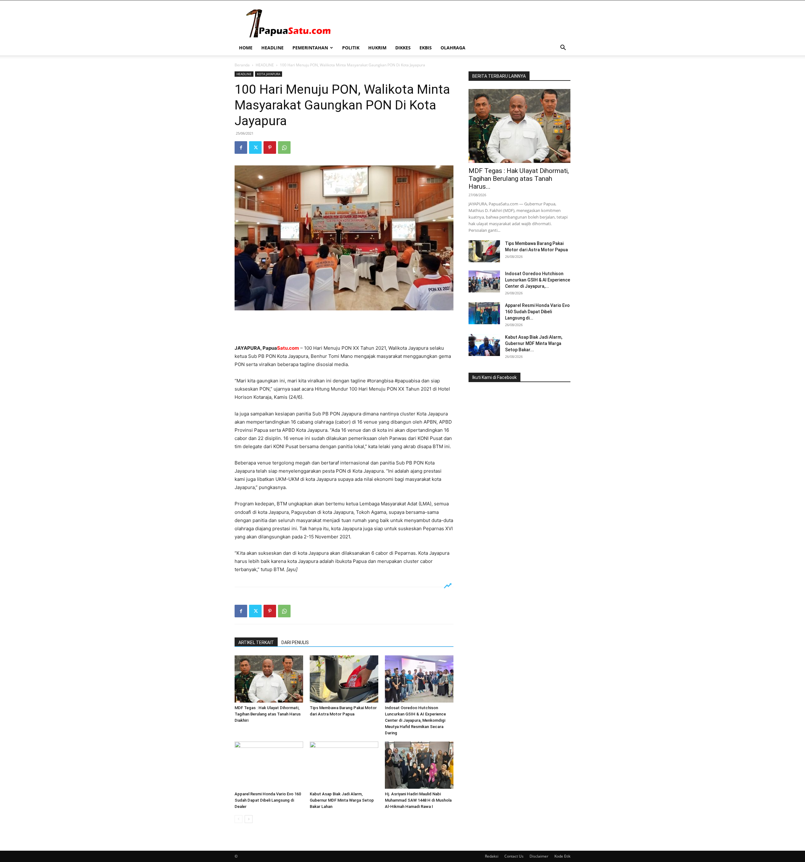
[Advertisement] (344, 328)
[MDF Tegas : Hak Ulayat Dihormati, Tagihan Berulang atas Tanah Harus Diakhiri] (269, 679)
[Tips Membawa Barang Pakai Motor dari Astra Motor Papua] (344, 679)
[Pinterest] (270, 147)
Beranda (242, 65)
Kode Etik (562, 856)
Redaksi (491, 856)
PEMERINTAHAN (310, 48)
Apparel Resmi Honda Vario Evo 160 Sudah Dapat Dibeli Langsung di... (537, 311)
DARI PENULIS (295, 642)
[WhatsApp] (284, 147)
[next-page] (249, 819)
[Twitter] (255, 147)
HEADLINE (272, 48)
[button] (562, 48)
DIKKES (403, 48)
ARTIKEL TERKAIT (256, 642)
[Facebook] (241, 147)
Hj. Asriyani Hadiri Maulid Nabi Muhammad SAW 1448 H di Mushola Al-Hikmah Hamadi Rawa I (418, 800)
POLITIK (350, 48)
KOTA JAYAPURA (268, 74)
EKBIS (425, 48)
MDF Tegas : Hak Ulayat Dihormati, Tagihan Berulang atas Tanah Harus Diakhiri (268, 714)
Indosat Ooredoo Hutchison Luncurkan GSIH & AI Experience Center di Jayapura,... (537, 280)
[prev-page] (238, 819)
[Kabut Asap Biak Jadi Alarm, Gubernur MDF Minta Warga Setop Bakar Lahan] (344, 765)
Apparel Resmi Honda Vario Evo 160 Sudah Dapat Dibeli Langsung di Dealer (268, 800)
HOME (246, 48)
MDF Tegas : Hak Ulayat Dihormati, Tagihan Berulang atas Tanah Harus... (519, 178)
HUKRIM (377, 48)
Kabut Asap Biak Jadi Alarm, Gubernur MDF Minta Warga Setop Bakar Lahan (342, 800)
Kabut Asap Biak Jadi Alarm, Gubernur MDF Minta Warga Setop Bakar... (533, 343)
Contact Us (514, 856)
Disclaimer (539, 856)
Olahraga (453, 48)
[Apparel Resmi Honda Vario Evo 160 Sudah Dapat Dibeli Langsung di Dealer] (269, 765)
